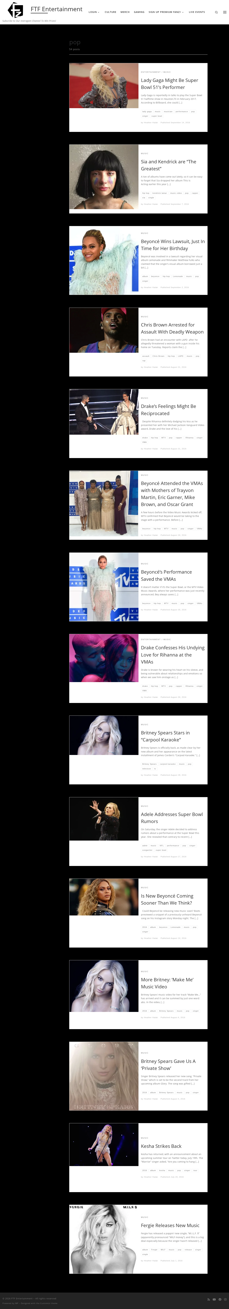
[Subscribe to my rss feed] (209, 1299)
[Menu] (225, 12)
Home (24, 31)
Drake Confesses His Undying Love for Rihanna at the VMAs (173, 654)
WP (16, 1303)
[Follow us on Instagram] (225, 1299)
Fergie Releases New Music (170, 1225)
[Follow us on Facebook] (220, 1299)
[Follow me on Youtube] (214, 1299)
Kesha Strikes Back (161, 1146)
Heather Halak (151, 123)
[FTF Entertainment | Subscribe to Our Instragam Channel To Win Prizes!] (16, 9)
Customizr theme (49, 1303)
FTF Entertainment (22, 1298)
